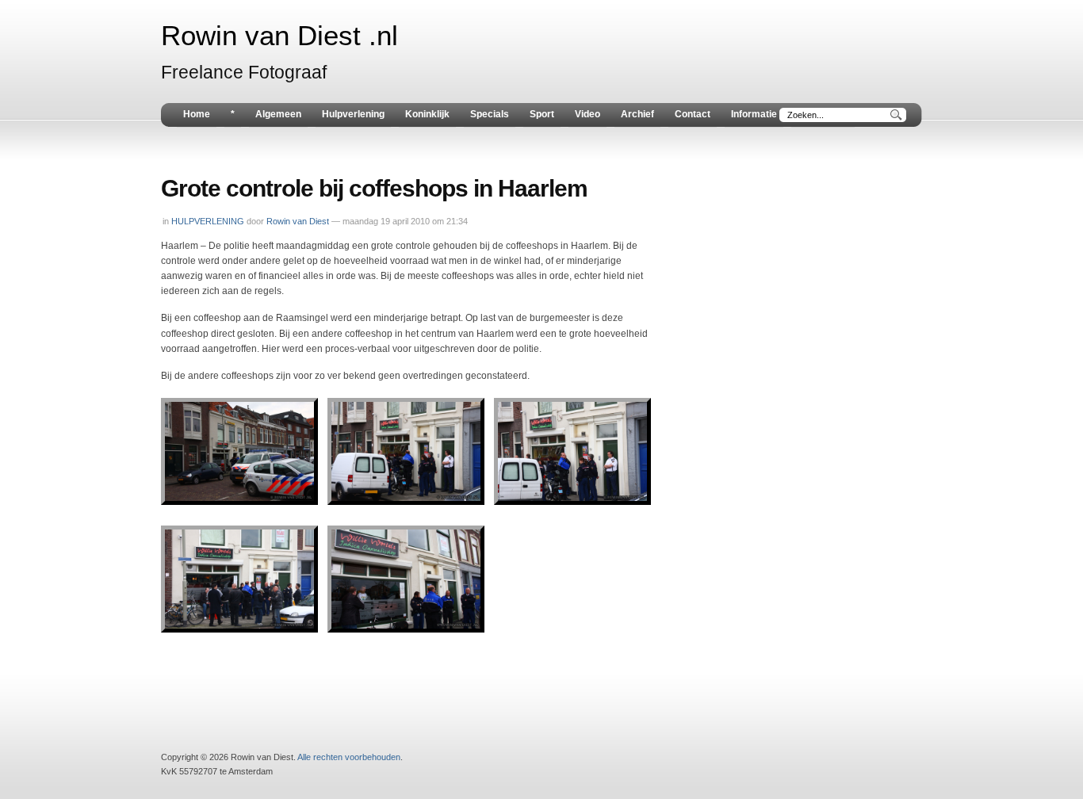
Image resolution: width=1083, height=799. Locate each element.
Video (587, 114)
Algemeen (278, 114)
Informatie (754, 114)
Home (196, 114)
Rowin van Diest (297, 221)
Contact (692, 114)
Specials (489, 114)
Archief (637, 114)
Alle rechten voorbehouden (348, 757)
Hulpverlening (353, 114)
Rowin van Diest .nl (279, 36)
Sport (542, 114)
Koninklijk (427, 114)
